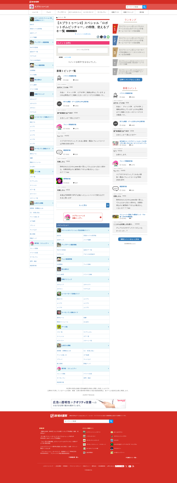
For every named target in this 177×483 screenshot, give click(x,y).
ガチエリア (33, 99)
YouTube (129, 466)
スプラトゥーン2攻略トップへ (78, 217)
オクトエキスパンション (75, 12)
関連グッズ (33, 238)
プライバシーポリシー (75, 466)
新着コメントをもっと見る (130, 239)
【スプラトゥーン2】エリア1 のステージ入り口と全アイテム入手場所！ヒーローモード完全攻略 (131, 40)
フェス (48, 12)
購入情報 (32, 234)
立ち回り (32, 166)
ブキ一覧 (32, 176)
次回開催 (32, 70)
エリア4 (32, 139)
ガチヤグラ (33, 103)
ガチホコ (32, 108)
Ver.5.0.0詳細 (34, 47)
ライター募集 (120, 466)
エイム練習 (33, 85)
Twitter (126, 466)
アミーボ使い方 (34, 217)
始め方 (32, 24)
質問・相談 (33, 261)
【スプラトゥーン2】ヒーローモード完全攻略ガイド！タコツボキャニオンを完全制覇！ (132, 52)
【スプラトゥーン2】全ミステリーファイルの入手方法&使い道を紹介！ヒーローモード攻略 (131, 62)
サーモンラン (102, 12)
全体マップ (33, 33)
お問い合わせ (110, 466)
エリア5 (32, 143)
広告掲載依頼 (101, 466)
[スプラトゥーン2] (34, 2)
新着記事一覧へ (74, 457)
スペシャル (33, 185)
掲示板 (142, 12)
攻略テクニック (128, 12)
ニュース (35, 12)
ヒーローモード (88, 12)
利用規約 (65, 466)
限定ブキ (32, 122)
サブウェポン (34, 181)
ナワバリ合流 (34, 252)
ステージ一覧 (34, 198)
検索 (144, 7)
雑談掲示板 (33, 265)
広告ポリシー (86, 466)
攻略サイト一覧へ (132, 457)
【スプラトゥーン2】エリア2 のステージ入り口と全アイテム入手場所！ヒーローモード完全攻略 (131, 29)
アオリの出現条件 (35, 60)
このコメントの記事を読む (83, 34)
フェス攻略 (33, 74)
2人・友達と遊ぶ (35, 212)
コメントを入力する (82, 49)
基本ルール (33, 153)
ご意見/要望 (58, 466)
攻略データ (115, 12)
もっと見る (83, 205)
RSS (133, 466)
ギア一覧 (32, 189)
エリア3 (32, 135)
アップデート (62, 12)
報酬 (31, 158)
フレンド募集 (34, 248)
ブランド (32, 225)
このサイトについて (48, 466)
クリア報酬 (33, 37)
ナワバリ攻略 (34, 89)
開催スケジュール (35, 162)
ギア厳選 (32, 221)
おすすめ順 (68, 57)
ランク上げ (33, 229)
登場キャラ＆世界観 (36, 29)
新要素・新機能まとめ (36, 208)
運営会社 (94, 466)
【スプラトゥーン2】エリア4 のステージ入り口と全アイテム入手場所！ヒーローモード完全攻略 (131, 71)
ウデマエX (33, 56)
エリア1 (32, 126)
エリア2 (32, 131)
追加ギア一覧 (34, 51)
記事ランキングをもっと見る (130, 79)
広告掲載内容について (130, 243)
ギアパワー (33, 194)
